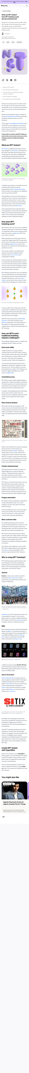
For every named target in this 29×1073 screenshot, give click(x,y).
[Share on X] (7, 80)
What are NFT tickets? (8, 87)
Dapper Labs (18, 638)
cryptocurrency (7, 784)
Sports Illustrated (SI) (7, 678)
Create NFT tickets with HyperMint (11, 99)
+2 (13, 784)
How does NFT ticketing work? (10, 89)
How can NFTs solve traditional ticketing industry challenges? (13, 93)
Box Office (9, 683)
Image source (5, 609)
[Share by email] (15, 80)
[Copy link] (3, 80)
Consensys (12, 691)
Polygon (11, 689)
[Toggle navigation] (27, 6)
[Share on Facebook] (11, 80)
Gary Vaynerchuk (13, 577)
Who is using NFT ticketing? (10, 96)
